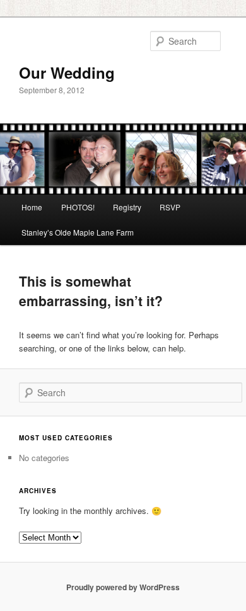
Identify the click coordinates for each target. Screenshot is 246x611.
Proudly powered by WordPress (123, 587)
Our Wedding (67, 72)
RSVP (170, 207)
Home (31, 207)
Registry (127, 207)
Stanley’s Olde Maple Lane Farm (77, 232)
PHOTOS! (78, 207)
